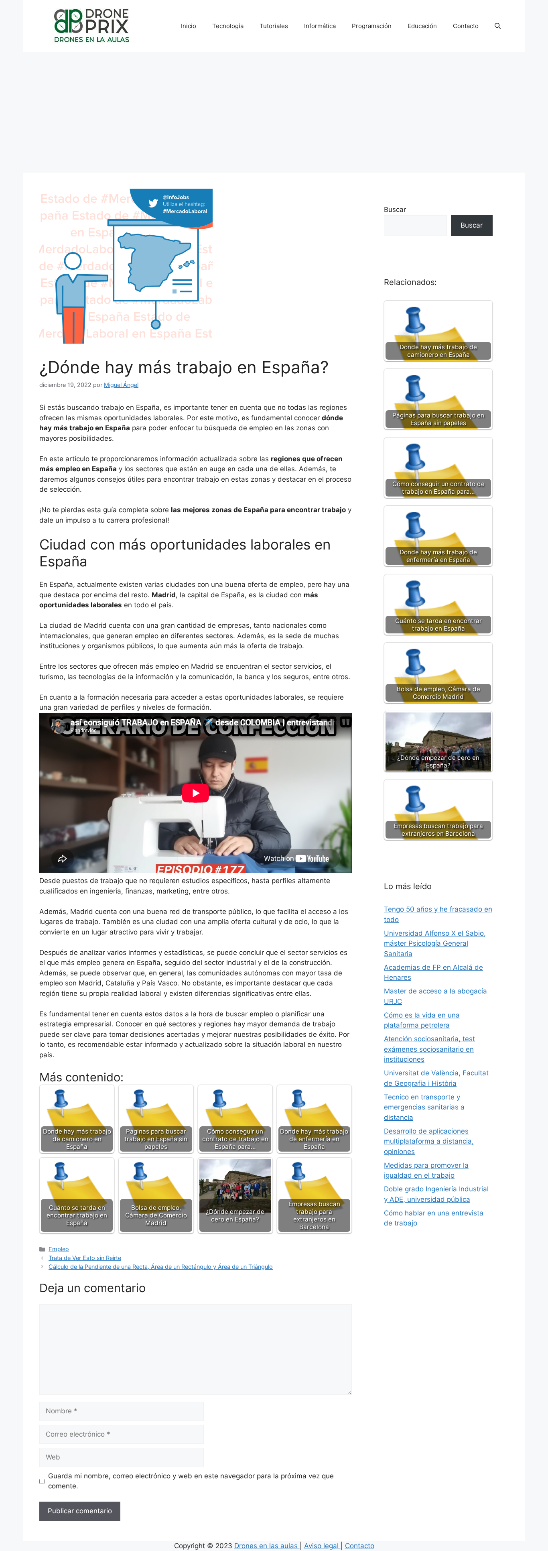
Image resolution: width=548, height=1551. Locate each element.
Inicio (188, 26)
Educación (422, 26)
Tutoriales (274, 26)
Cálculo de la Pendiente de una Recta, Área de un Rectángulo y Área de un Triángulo (161, 1266)
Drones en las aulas (267, 1546)
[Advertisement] (274, 112)
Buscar (395, 210)
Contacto (466, 26)
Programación (372, 26)
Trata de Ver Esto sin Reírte (85, 1257)
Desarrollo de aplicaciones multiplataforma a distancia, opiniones (429, 1141)
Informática (320, 26)
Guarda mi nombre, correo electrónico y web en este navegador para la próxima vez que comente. (191, 1481)
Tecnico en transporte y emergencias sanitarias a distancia (424, 1107)
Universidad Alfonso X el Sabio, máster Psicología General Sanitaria (435, 943)
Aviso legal (322, 1546)
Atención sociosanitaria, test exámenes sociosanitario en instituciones (429, 1049)
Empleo (59, 1249)
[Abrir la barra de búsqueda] (498, 26)
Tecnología (228, 26)
